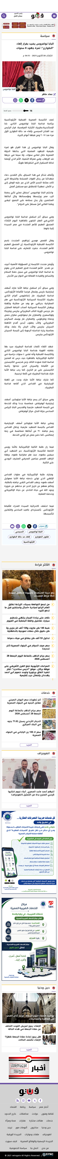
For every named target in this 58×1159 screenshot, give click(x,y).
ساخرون (34, 1127)
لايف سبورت (11, 1141)
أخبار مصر (43, 1107)
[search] (3, 15)
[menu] (54, 15)
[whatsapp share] (21, 100)
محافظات (23, 1114)
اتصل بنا (34, 1148)
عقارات (22, 1121)
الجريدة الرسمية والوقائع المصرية (36, 1141)
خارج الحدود (10, 1114)
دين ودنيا (46, 1127)
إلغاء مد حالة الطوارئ (19, 537)
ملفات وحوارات (32, 1134)
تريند (9, 1127)
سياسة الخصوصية (18, 1148)
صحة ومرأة (10, 1121)
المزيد (29, 745)
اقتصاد (13, 1107)
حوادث (35, 1114)
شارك (39, 100)
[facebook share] (32, 100)
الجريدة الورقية (14, 1134)
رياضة (22, 1107)
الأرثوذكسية (29, 542)
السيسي (19, 532)
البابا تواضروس (36, 532)
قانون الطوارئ (42, 537)
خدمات (49, 1121)
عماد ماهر (47, 94)
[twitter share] (26, 100)
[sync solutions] (47, 1155)
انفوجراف (46, 1134)
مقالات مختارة (36, 1121)
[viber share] (12, 526)
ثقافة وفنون (47, 1114)
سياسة (32, 1107)
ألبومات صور (21, 1127)
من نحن (45, 1148)
